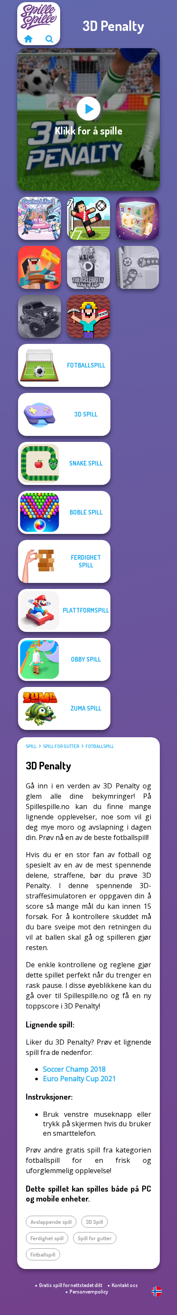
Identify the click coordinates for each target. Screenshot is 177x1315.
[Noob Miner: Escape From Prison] (88, 316)
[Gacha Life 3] (39, 218)
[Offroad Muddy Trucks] (39, 316)
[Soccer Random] (88, 218)
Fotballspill (99, 746)
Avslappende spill (51, 1221)
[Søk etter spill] (49, 38)
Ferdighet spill (47, 1238)
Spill (31, 746)
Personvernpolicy (89, 1291)
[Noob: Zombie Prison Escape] (39, 267)
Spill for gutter (61, 746)
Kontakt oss (125, 1285)
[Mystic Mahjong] (137, 218)
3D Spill (94, 1221)
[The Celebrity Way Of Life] (88, 267)
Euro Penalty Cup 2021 (79, 1078)
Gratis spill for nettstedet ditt (70, 1285)
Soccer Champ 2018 (74, 1069)
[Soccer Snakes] (137, 267)
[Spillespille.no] (28, 38)
